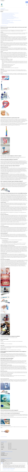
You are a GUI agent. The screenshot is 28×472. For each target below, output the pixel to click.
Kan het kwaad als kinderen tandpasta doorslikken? (8, 18)
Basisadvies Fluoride (4, 19)
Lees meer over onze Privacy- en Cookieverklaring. (9, 468)
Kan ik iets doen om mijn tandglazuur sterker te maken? (8, 14)
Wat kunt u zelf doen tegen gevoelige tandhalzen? (8, 16)
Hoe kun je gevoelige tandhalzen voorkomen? (7, 15)
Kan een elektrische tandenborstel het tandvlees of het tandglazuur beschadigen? (11, 20)
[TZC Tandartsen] (2, 5)
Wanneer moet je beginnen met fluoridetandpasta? (8, 22)
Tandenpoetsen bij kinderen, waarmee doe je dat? (8, 13)
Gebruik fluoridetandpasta (5, 23)
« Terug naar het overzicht (4, 25)
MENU (27, 2)
